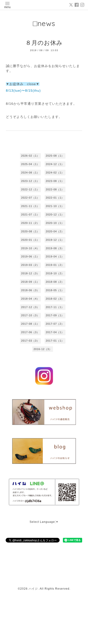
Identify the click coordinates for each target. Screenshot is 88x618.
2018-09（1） (30, 281)
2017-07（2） (55, 323)
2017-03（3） (30, 340)
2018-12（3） (30, 273)
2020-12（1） (55, 214)
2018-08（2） (55, 281)
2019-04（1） (55, 256)
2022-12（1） (30, 189)
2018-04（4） (30, 298)
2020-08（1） (30, 231)
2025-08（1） (55, 155)
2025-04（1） (30, 164)
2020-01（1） (30, 239)
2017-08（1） (30, 323)
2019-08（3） (55, 248)
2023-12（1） (30, 181)
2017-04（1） (55, 332)
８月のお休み (44, 42)
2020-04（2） (55, 231)
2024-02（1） (55, 172)
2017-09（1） (55, 315)
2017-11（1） (55, 307)
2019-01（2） (55, 265)
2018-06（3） (30, 290)
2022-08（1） (55, 189)
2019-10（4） (30, 248)
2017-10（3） (30, 315)
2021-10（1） (55, 206)
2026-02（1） (30, 155)
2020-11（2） (30, 223)
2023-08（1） (55, 181)
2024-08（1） (30, 172)
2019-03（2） (30, 265)
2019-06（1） (30, 256)
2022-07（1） (30, 197)
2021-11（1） (30, 206)
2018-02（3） (55, 298)
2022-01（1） (55, 197)
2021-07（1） (30, 214)
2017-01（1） (55, 340)
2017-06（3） (30, 332)
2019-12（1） (55, 239)
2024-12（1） (55, 164)
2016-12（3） (43, 349)
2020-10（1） (55, 223)
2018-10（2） (55, 273)
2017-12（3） (30, 307)
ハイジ (33, 588)
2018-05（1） (55, 290)
